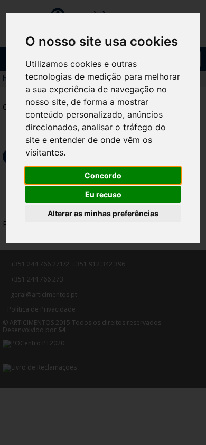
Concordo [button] (103, 175)
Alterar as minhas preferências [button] (103, 213)
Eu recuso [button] (103, 194)
